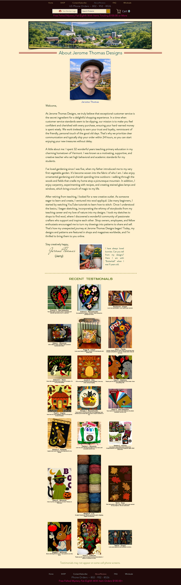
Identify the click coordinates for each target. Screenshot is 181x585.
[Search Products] (108, 11)
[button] (63, 2)
